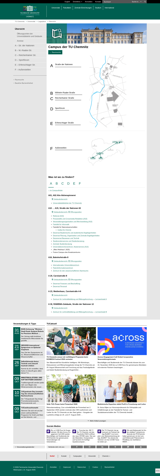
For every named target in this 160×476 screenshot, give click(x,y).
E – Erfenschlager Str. (25, 65)
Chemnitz (105, 456)
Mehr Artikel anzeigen (98, 421)
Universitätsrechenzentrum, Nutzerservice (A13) (71, 247)
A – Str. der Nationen (24, 45)
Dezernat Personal (60, 286)
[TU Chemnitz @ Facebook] (77, 447)
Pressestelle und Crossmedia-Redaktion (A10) (70, 219)
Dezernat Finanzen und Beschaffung (66, 283)
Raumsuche (19, 80)
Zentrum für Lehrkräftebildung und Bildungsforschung (73, 299)
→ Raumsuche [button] (55, 52)
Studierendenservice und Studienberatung (68, 241)
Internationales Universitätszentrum (66, 265)
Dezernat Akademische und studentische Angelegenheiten (74, 233)
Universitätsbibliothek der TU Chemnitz (67, 203)
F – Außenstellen (23, 69)
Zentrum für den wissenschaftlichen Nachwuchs (70, 271)
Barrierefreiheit (109, 467)
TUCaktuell (52, 324)
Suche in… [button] (136, 2)
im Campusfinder (56, 190)
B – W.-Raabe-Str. (23, 50)
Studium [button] (98, 8)
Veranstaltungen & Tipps (24, 324)
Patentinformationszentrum (63, 268)
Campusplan (77, 456)
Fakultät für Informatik (61, 224)
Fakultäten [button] (67, 8)
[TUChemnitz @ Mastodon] (128, 447)
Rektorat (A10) (58, 216)
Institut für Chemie (64, 230)
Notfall (52, 456)
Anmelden (88, 2)
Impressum (67, 467)
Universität (92, 456)
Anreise (20, 41)
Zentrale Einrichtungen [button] (83, 8)
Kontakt (98, 2)
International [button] (109, 8)
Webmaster (17, 470)
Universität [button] (56, 8)
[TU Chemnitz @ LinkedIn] (102, 447)
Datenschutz (81, 467)
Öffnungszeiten (76, 212)
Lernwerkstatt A (101, 299)
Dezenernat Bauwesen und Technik (66, 238)
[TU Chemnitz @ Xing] (115, 447)
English (67, 2)
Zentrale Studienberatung (62, 244)
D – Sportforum (22, 60)
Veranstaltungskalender (25, 447)
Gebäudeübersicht (60, 199)
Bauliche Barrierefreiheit (24, 83)
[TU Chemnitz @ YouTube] (141, 447)
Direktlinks (77, 2)
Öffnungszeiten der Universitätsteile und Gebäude (29, 35)
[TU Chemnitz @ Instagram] (90, 447)
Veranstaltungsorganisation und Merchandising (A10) (72, 221)
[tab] (51, 184)
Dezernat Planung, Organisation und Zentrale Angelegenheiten (76, 235)
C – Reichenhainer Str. (25, 55)
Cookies (95, 467)
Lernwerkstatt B (101, 312)
